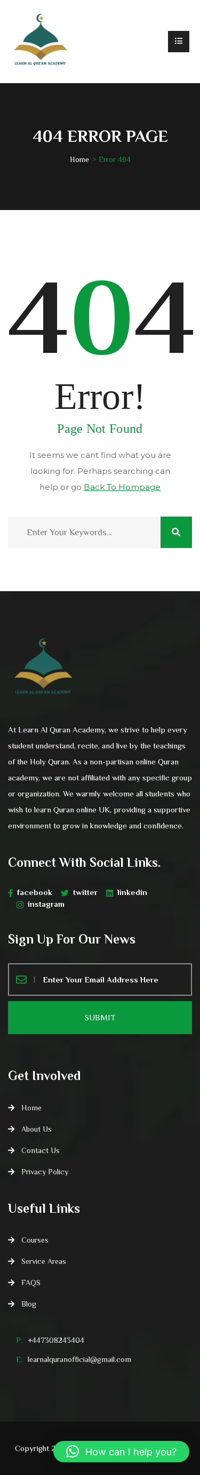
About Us (36, 1129)
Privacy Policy (44, 1171)
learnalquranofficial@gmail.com (79, 1359)
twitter (85, 892)
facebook (34, 892)
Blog (28, 1304)
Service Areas (43, 1261)
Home (79, 159)
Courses (35, 1240)
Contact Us (40, 1150)
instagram (46, 903)
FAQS (31, 1282)
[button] (121, 1451)
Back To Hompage (122, 487)
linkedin (132, 892)
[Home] (40, 42)
